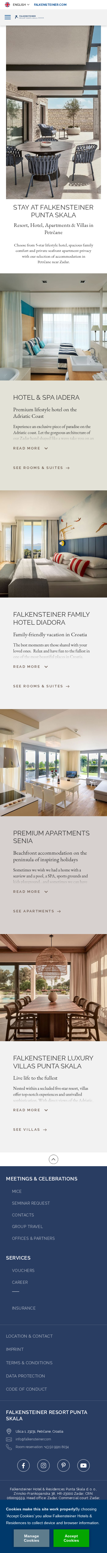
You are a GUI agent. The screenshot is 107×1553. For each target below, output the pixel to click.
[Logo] (53, 17)
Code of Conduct (26, 1389)
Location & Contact (29, 1336)
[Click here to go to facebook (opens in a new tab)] (23, 1465)
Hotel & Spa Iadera (46, 397)
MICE (17, 1191)
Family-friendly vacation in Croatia (50, 634)
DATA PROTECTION (25, 1376)
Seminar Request (31, 1203)
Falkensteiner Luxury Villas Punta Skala (53, 1062)
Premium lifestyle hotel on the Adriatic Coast (45, 412)
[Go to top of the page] (53, 1159)
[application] (53, 1526)
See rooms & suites (39, 686)
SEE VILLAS (27, 1129)
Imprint (15, 1349)
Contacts (23, 1215)
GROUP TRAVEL (27, 1226)
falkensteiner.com (50, 5)
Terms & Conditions (29, 1362)
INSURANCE (24, 1308)
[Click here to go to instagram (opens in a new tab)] (43, 1465)
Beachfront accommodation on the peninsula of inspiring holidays (50, 856)
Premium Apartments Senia (51, 837)
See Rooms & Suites (39, 468)
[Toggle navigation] (8, 17)
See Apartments (34, 911)
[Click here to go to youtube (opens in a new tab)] (83, 1465)
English (19, 5)
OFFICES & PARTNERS (33, 1238)
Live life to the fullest (35, 1077)
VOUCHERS (23, 1270)
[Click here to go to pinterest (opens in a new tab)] (63, 1465)
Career (20, 1282)
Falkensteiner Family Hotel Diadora (51, 618)
